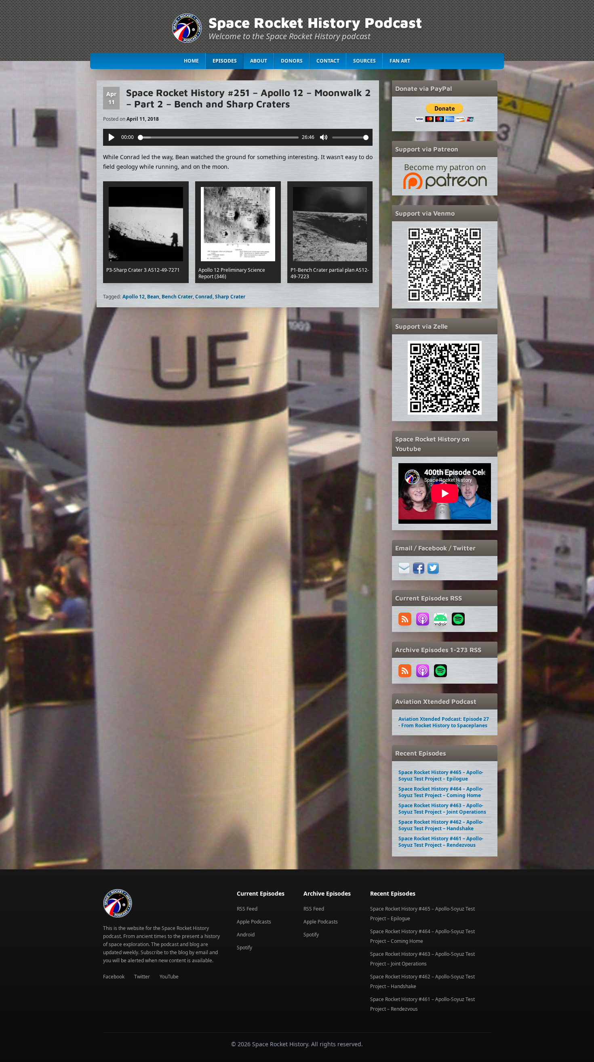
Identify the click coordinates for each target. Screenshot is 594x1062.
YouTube (169, 976)
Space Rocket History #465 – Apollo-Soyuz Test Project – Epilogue (440, 775)
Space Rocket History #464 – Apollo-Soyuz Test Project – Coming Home (440, 792)
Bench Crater (177, 296)
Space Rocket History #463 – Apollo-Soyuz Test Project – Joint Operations (442, 808)
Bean (153, 296)
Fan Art (400, 60)
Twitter (142, 976)
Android (246, 934)
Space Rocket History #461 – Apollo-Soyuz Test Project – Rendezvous (440, 841)
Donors (292, 60)
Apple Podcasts (254, 921)
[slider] (218, 137)
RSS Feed (247, 908)
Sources (364, 60)
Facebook (113, 976)
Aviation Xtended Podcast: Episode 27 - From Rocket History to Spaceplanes (443, 722)
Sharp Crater (230, 296)
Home (191, 60)
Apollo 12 (133, 296)
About (258, 60)
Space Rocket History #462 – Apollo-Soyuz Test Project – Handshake (440, 825)
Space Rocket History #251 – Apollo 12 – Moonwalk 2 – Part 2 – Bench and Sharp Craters (248, 98)
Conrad (204, 296)
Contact (327, 60)
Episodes (225, 60)
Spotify (244, 947)
